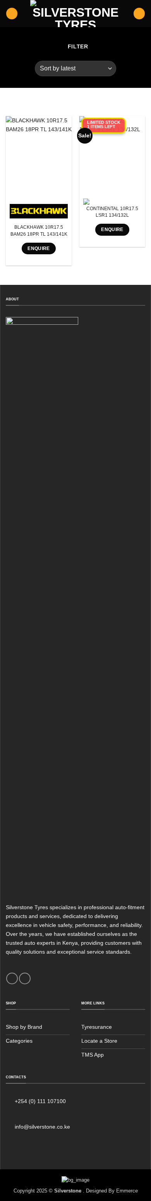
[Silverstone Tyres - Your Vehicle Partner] (75, 13)
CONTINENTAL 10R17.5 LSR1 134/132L (112, 212)
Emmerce (127, 1191)
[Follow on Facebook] (12, 978)
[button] (11, 13)
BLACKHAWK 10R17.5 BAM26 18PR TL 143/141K (38, 230)
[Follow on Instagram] (25, 978)
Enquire (38, 248)
